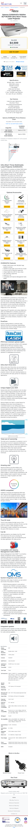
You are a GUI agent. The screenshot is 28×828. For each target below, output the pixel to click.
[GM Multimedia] (6, 820)
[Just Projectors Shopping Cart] (25, 3)
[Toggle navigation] (21, 3)
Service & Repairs (14, 808)
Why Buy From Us (14, 800)
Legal (14, 827)
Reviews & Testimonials (14, 811)
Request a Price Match (10, 61)
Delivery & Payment (14, 803)
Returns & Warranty (14, 805)
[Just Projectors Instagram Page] (25, 822)
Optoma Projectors (14, 7)
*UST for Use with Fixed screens (14, 123)
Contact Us (14, 813)
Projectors (7, 7)
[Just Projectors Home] (6, 3)
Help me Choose (20, 61)
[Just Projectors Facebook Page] (25, 818)
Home (2, 7)
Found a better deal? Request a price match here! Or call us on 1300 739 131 (14, 793)
